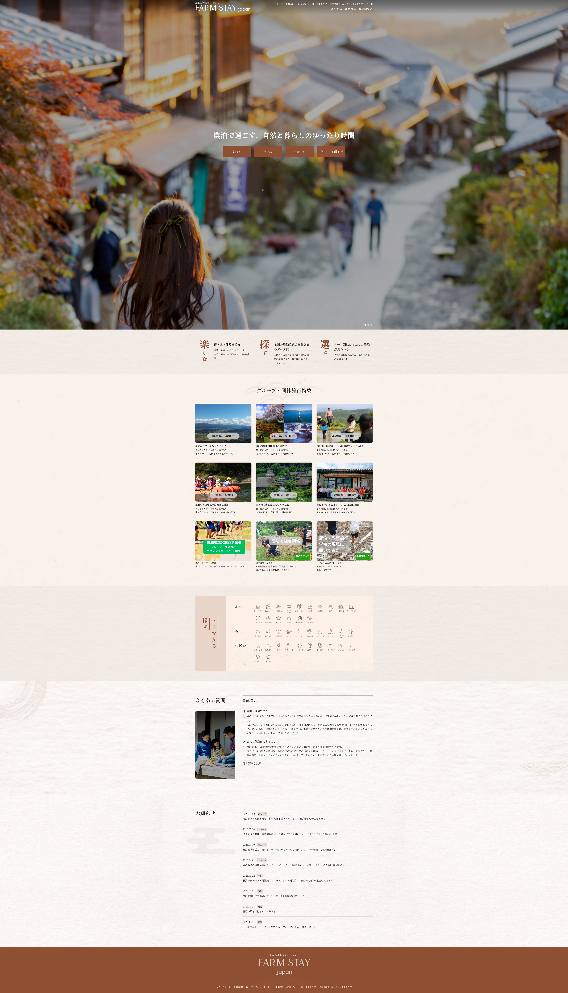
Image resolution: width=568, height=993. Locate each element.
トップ (279, 4)
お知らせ (290, 4)
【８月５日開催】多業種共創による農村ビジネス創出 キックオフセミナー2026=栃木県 (290, 834)
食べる (352, 9)
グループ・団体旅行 (331, 151)
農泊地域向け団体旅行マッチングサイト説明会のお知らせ (273, 896)
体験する (367, 9)
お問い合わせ (303, 4)
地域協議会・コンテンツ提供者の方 (346, 4)
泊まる (338, 9)
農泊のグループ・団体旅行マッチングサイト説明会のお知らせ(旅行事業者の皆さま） (288, 880)
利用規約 (279, 986)
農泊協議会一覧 (241, 986)
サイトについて (223, 986)
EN (371, 4)
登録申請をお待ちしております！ (260, 911)
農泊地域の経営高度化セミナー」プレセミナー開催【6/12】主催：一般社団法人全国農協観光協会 (295, 865)
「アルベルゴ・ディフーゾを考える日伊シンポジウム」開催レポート (279, 926)
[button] (365, 325)
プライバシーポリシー (261, 986)
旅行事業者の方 (319, 4)
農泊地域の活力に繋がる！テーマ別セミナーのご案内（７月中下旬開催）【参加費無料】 (289, 849)
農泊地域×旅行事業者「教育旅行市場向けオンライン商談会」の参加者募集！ (284, 818)
